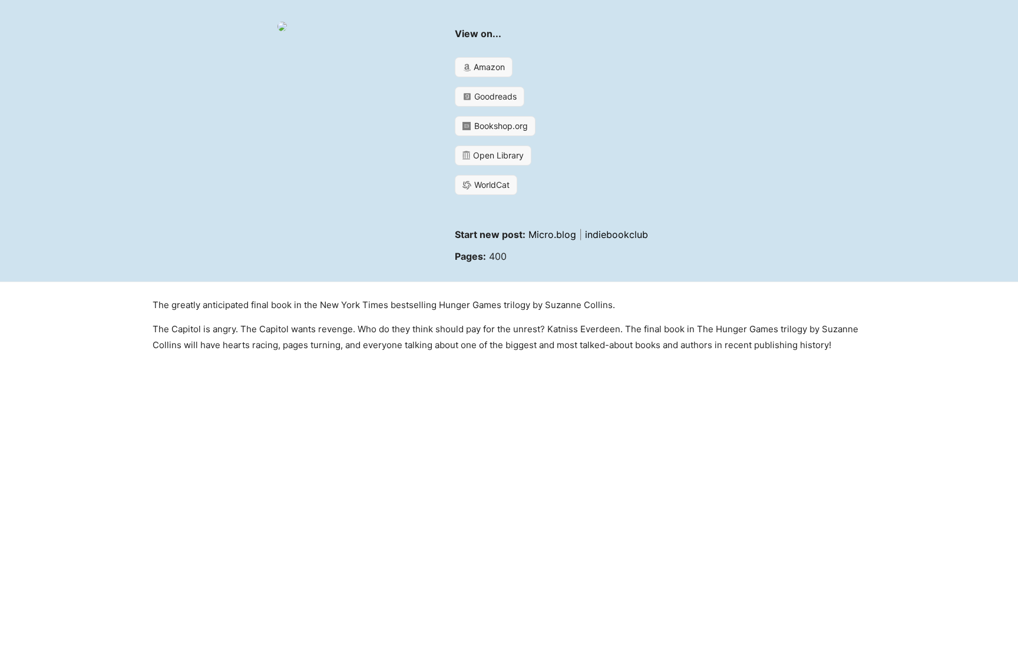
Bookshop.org (500, 126)
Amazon (488, 67)
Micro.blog (552, 234)
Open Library (497, 155)
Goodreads (494, 96)
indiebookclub (616, 234)
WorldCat (491, 185)
